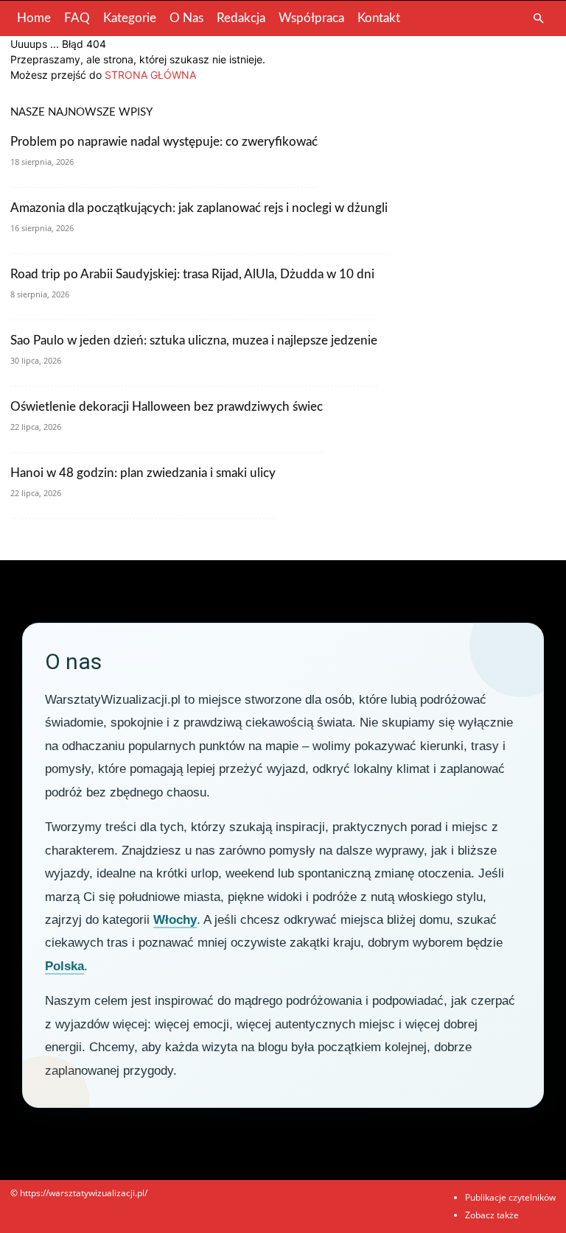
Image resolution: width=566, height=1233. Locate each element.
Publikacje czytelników (510, 1197)
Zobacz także (492, 1215)
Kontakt (378, 18)
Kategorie (129, 18)
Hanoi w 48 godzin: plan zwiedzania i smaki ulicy (143, 473)
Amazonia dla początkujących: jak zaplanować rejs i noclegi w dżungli (199, 208)
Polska (64, 966)
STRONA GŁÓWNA (150, 74)
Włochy (175, 920)
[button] (538, 19)
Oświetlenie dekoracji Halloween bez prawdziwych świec (166, 406)
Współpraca (311, 18)
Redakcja (241, 18)
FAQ (77, 18)
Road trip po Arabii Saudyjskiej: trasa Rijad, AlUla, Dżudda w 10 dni (192, 274)
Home (34, 18)
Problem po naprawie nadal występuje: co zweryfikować (164, 141)
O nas (186, 18)
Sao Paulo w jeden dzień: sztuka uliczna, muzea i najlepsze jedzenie (193, 340)
